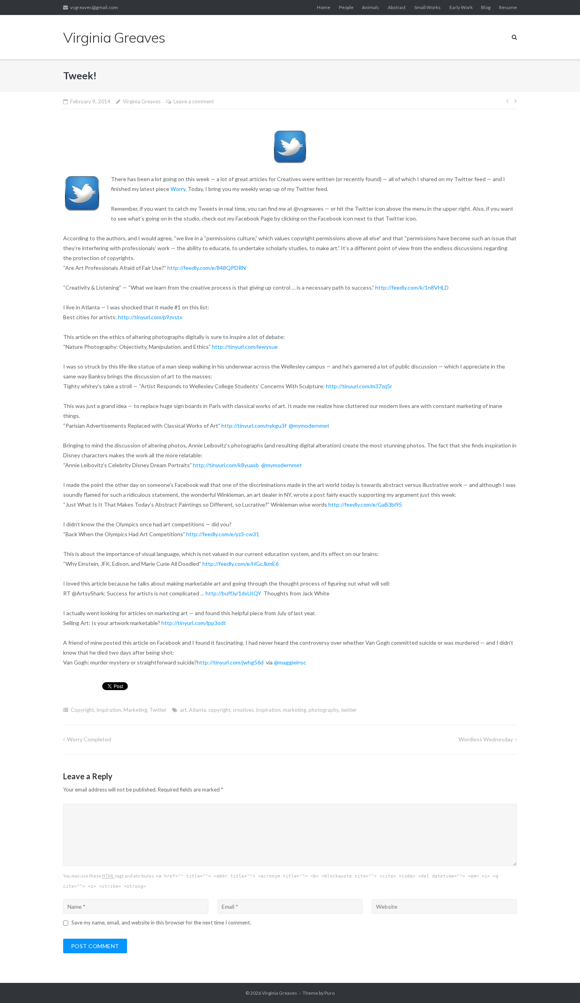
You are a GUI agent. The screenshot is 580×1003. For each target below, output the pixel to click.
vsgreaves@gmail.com (94, 7)
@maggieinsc (290, 662)
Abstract (397, 7)
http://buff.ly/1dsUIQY (234, 593)
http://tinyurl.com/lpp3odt (193, 622)
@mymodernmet (309, 425)
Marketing (135, 710)
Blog (485, 7)
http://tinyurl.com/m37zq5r (359, 386)
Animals (370, 7)
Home (323, 7)
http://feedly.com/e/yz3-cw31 (223, 534)
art (183, 710)
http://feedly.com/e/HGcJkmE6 (241, 563)
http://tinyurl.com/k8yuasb (226, 465)
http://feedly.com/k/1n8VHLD (412, 287)
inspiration (268, 710)
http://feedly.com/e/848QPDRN (207, 267)
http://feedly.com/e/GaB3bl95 (365, 504)
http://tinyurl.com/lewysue (245, 346)
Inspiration (108, 710)
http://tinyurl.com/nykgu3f (254, 425)
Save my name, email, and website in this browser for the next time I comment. (161, 922)
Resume (508, 7)
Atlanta (197, 710)
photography (324, 710)
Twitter (158, 710)
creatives (243, 710)
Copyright (82, 710)
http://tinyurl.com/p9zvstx (150, 317)
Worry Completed (89, 739)
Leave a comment (194, 101)
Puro (329, 993)
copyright (219, 710)
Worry (177, 188)
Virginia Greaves (142, 101)
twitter (349, 710)
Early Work (461, 7)
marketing (294, 710)
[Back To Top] (560, 984)
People (346, 7)
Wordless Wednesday (485, 739)
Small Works (427, 7)
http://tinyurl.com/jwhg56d (231, 662)
